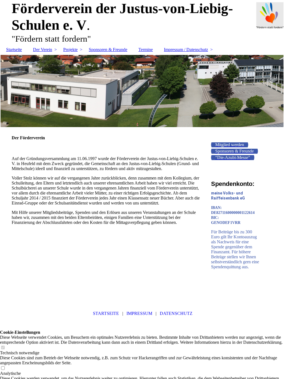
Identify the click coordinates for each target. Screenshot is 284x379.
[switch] (3, 347)
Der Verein (42, 49)
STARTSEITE (105, 313)
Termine (145, 49)
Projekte (70, 49)
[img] (142, 91)
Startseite (14, 49)
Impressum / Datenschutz (186, 49)
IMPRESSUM (139, 313)
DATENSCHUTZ (176, 313)
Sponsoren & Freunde (108, 49)
